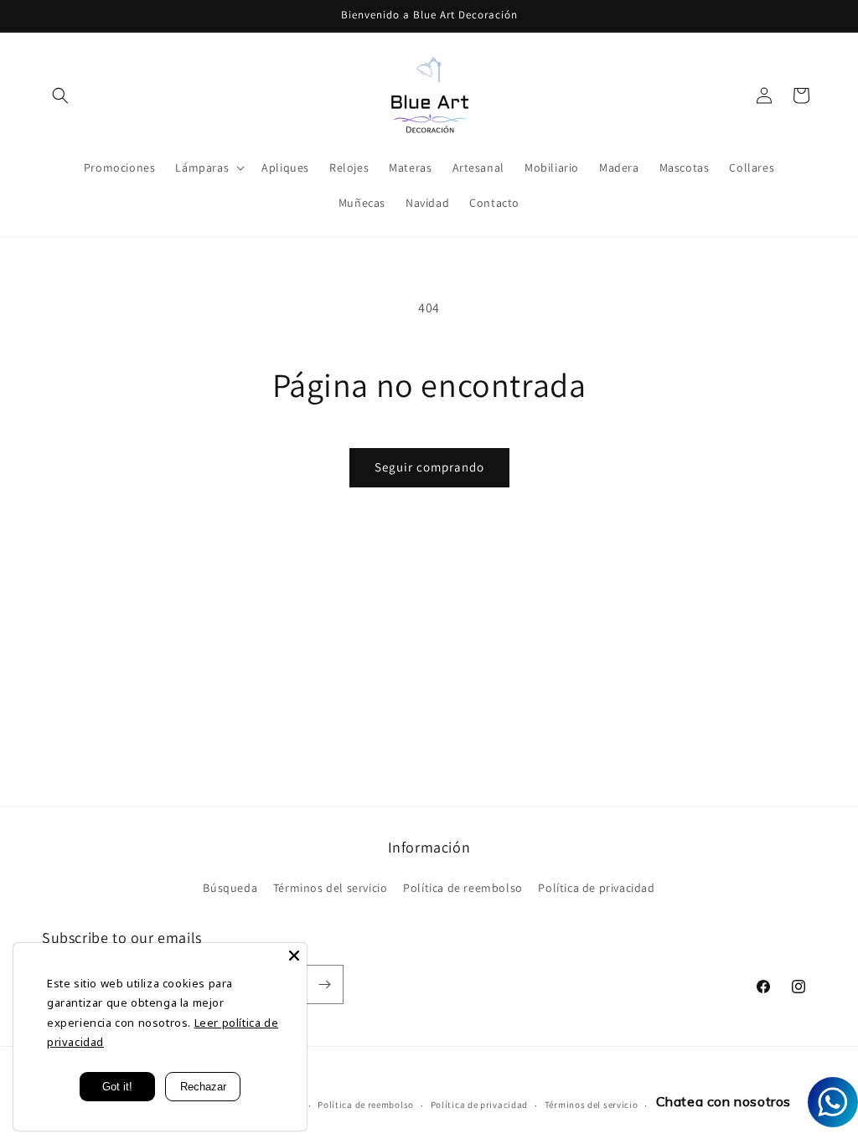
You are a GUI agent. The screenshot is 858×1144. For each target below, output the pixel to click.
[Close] (294, 955)
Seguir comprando (429, 467)
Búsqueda (230, 887)
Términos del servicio (330, 887)
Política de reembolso (463, 887)
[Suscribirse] (324, 984)
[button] (60, 95)
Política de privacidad (596, 887)
